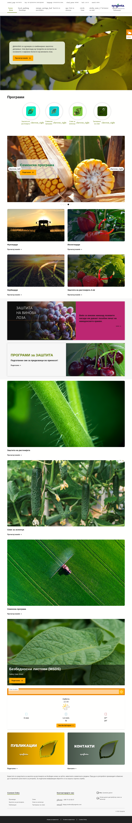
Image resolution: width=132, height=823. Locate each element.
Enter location (13, 689)
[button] (23, 58)
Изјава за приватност (53, 819)
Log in (85, 2)
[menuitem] (12, 9)
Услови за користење (69, 819)
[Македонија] (118, 5)
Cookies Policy (83, 819)
